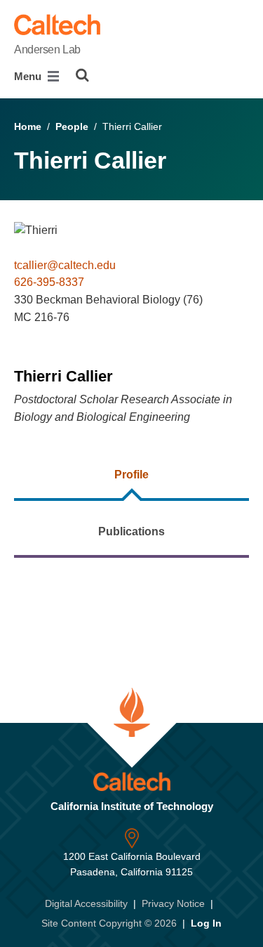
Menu (29, 76)
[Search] (82, 75)
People (71, 126)
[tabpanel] (131, 610)
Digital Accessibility (86, 903)
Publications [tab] (131, 531)
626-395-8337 (49, 282)
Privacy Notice (173, 903)
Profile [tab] (131, 475)
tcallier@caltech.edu (65, 265)
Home (27, 126)
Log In (206, 923)
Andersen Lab (47, 49)
